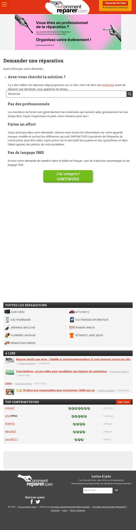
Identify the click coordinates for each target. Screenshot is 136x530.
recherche (108, 85)
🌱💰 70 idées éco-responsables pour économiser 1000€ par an (55, 390)
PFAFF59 (10, 423)
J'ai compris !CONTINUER (68, 176)
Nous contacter (77, 510)
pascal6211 (11, 439)
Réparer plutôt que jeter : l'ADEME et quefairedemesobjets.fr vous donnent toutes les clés (73, 359)
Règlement (120, 507)
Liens (8, 383)
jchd (7, 416)
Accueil (68, 7)
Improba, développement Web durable (70, 507)
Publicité (55, 510)
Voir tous (123, 402)
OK (116, 490)
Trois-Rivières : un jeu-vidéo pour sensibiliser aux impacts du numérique (61, 371)
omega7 (10, 408)
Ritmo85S (10, 431)
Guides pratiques (27, 363)
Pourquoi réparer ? (119, 371)
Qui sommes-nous (27, 507)
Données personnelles (103, 507)
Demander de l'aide (115, 3)
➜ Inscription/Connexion (115, 8)
